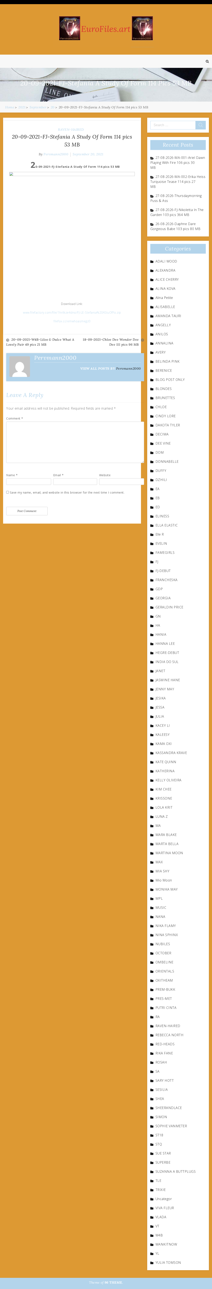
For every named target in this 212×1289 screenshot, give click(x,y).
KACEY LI (162, 725)
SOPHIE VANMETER (171, 1126)
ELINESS (162, 516)
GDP (159, 589)
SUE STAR (163, 1153)
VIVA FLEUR (164, 1208)
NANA (160, 916)
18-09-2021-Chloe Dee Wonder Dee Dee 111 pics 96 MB (111, 342)
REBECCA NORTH (169, 1035)
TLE (158, 1180)
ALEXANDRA (165, 270)
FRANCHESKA (166, 580)
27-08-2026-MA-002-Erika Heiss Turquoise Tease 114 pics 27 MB (178, 181)
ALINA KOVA (165, 288)
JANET (160, 671)
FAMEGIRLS (165, 552)
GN (158, 616)
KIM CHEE (163, 789)
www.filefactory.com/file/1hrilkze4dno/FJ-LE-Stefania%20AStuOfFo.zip (72, 312)
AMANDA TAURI (168, 316)
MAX (159, 862)
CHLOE (161, 407)
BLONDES (163, 388)
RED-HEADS (165, 1044)
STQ (158, 1144)
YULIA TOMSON (168, 1262)
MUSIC (160, 907)
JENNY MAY (164, 689)
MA (158, 825)
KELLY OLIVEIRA (168, 780)
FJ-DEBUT (163, 570)
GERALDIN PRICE (169, 607)
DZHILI (161, 479)
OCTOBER (163, 953)
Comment (14, 418)
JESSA (160, 707)
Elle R (159, 534)
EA (157, 489)
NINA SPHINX (166, 935)
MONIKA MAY (166, 889)
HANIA (160, 634)
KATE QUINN (165, 762)
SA (157, 1071)
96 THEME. (114, 1282)
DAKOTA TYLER (167, 425)
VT (157, 1226)
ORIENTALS (164, 971)
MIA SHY (162, 871)
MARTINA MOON (169, 853)
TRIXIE (160, 1189)
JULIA (159, 716)
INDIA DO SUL (167, 661)
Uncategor (163, 1199)
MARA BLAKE (166, 834)
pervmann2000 (55, 154)
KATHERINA (165, 771)
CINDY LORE (165, 416)
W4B (159, 1235)
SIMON (161, 1117)
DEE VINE (163, 443)
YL (157, 1253)
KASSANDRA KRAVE (171, 753)
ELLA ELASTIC (166, 525)
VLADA (160, 1217)
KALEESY (162, 734)
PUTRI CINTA (166, 1007)
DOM (159, 452)
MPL (159, 898)
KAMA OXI (163, 743)
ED (157, 507)
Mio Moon (163, 880)
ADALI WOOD (166, 261)
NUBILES (162, 944)
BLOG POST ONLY (170, 379)
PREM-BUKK (165, 989)
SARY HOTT (164, 1080)
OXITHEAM (164, 980)
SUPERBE (163, 1162)
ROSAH (161, 1062)
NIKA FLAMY (165, 925)
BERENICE (163, 370)
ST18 (159, 1135)
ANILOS (161, 334)
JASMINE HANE (167, 680)
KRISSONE (163, 798)
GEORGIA (163, 598)
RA (157, 1016)
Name (12, 475)
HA (157, 625)
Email (58, 475)
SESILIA (161, 1089)
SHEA (159, 1098)
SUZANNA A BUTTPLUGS (175, 1171)
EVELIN (161, 543)
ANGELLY (163, 325)
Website (105, 475)
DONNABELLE (167, 461)
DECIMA (162, 434)
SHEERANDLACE (168, 1108)
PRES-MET (163, 998)
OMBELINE (164, 962)
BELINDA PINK (167, 361)
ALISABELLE (165, 307)
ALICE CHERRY (167, 279)
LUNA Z (161, 816)
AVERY (160, 352)
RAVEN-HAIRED (71, 129)
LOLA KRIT (164, 807)
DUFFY (160, 470)
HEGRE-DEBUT (167, 652)
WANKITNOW (166, 1244)
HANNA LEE (165, 643)
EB (157, 498)
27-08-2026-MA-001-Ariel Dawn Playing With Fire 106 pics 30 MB (177, 162)
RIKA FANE (164, 1053)
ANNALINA (164, 343)
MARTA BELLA (167, 844)
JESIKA (160, 698)
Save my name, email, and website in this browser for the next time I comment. (67, 492)
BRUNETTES (165, 398)
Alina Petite (164, 297)
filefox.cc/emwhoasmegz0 (72, 321)
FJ (156, 561)
